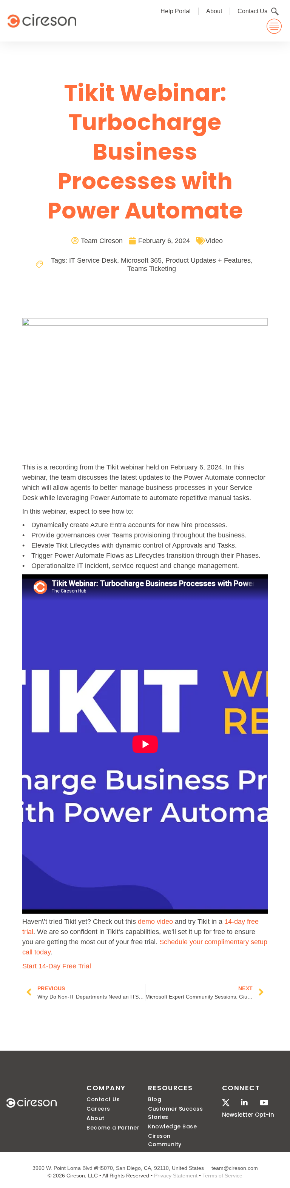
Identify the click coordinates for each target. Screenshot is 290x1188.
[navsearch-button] (274, 11)
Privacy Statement (175, 1176)
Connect (241, 1088)
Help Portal (175, 11)
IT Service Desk (93, 260)
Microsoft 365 (141, 260)
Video (214, 241)
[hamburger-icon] (273, 26)
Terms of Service (222, 1176)
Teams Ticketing (151, 268)
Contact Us (252, 11)
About (214, 11)
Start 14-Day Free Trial (56, 965)
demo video (155, 921)
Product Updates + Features (208, 260)
